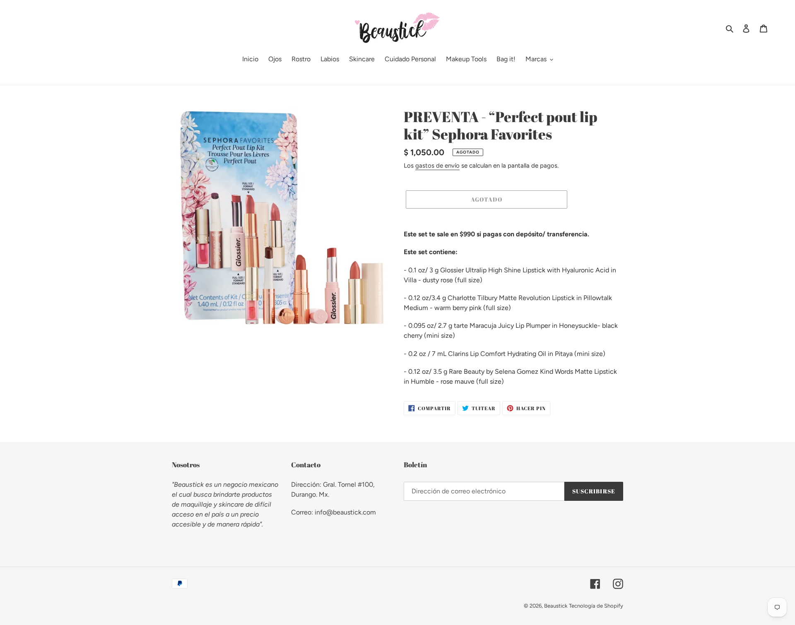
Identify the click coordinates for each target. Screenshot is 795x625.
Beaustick (555, 606)
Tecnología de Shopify (596, 606)
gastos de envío (437, 165)
